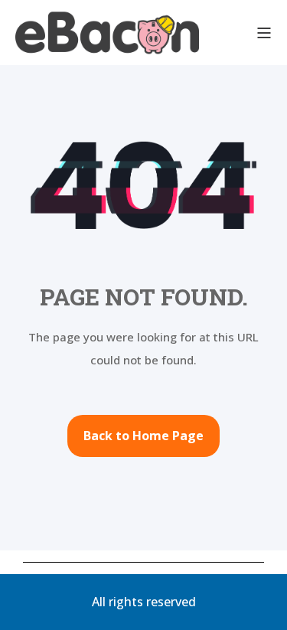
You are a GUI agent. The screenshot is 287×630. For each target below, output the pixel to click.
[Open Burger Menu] (264, 33)
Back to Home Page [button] (143, 435)
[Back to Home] (107, 32)
